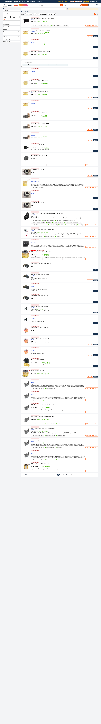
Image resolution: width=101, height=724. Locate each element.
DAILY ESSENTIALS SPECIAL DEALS (24, 5)
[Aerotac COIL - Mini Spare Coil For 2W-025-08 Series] (26, 104)
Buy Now (95, 36)
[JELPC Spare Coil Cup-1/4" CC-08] (26, 319)
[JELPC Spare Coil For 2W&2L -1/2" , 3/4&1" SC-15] (26, 341)
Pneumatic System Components (42, 8)
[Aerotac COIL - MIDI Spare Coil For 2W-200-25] (26, 72)
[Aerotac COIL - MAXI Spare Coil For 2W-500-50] (26, 32)
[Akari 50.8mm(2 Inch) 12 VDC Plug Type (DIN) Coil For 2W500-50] (26, 395)
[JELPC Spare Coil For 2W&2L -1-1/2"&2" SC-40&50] (26, 330)
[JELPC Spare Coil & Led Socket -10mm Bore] (26, 276)
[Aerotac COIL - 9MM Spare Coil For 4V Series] (26, 115)
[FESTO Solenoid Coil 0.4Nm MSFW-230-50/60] (26, 215)
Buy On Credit (77, 5)
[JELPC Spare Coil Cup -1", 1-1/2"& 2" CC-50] (26, 308)
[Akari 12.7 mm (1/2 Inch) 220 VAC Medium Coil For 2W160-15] (26, 231)
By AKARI (32, 19)
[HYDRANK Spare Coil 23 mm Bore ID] (26, 194)
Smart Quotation (69, 5)
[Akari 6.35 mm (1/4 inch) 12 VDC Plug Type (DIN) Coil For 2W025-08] (26, 454)
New (35, 14)
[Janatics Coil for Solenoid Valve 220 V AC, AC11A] (26, 243)
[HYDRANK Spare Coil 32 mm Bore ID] (26, 172)
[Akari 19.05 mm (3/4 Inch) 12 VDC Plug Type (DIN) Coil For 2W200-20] (26, 430)
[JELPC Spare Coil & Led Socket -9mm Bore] (26, 287)
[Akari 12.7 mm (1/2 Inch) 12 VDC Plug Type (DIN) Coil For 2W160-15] (26, 442)
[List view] (95, 14)
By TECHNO (33, 361)
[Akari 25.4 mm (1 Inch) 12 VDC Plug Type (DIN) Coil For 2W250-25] (26, 419)
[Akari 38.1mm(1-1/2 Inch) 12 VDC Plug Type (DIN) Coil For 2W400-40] (26, 407)
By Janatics (33, 242)
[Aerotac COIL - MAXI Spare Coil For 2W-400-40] (26, 43)
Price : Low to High (42, 14)
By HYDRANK (33, 170)
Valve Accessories (52, 8)
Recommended (29, 14)
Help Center (85, 5)
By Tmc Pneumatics (35, 181)
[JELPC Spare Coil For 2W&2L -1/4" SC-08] (26, 351)
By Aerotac (33, 31)
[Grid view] (97, 14)
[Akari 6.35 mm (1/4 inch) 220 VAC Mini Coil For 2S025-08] (26, 254)
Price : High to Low (51, 14)
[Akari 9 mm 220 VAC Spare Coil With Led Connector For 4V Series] (26, 21)
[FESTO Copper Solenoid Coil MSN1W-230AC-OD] (26, 158)
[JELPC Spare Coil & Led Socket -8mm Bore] (26, 298)
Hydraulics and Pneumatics (30, 8)
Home (23, 8)
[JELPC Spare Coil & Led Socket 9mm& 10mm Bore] (26, 266)
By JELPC (32, 146)
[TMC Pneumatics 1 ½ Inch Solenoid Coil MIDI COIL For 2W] (26, 182)
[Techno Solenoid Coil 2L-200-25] (26, 362)
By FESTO (33, 156)
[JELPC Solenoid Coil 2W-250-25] (26, 147)
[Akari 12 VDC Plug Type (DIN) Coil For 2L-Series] (26, 383)
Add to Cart (90, 36)
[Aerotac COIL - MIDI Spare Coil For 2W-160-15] (26, 83)
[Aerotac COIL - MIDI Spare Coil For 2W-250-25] (26, 54)
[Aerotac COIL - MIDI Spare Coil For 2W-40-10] (26, 94)
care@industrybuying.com (36, 1)
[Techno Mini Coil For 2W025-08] (26, 373)
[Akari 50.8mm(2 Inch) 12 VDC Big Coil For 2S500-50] (26, 466)
